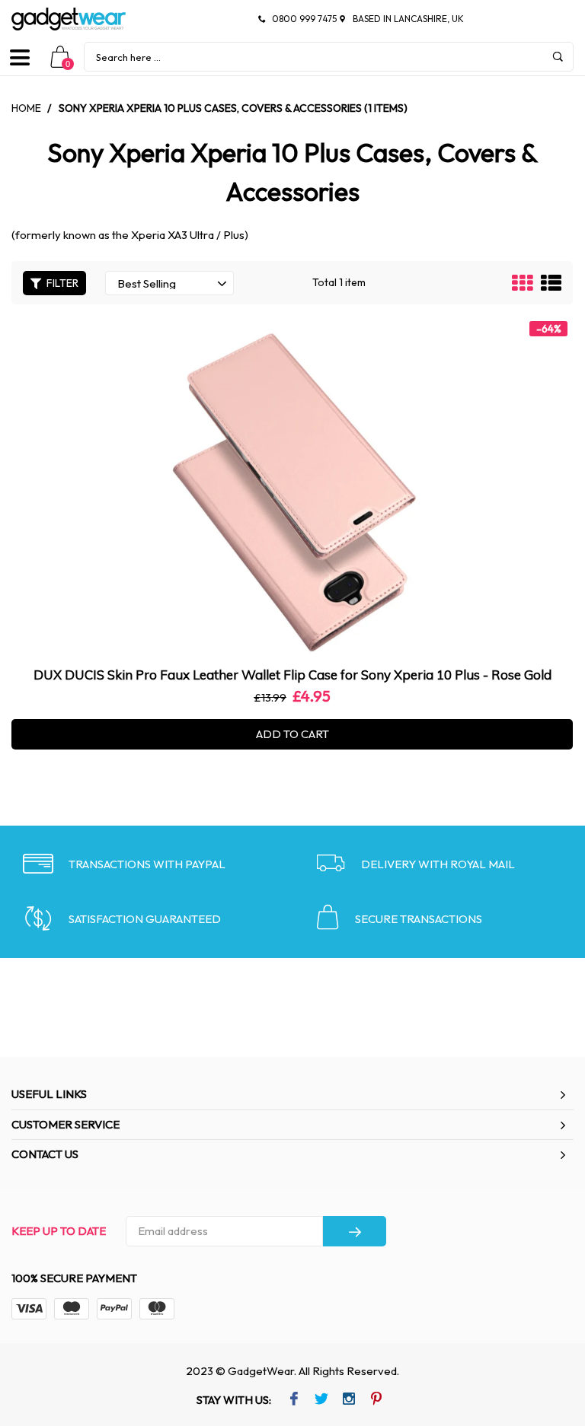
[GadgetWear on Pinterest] (375, 1400)
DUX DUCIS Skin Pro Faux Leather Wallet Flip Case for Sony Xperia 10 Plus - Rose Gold (292, 675)
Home (26, 108)
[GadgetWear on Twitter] (321, 1400)
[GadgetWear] (68, 19)
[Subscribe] (354, 1231)
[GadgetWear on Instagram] (348, 1400)
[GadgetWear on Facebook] (293, 1400)
